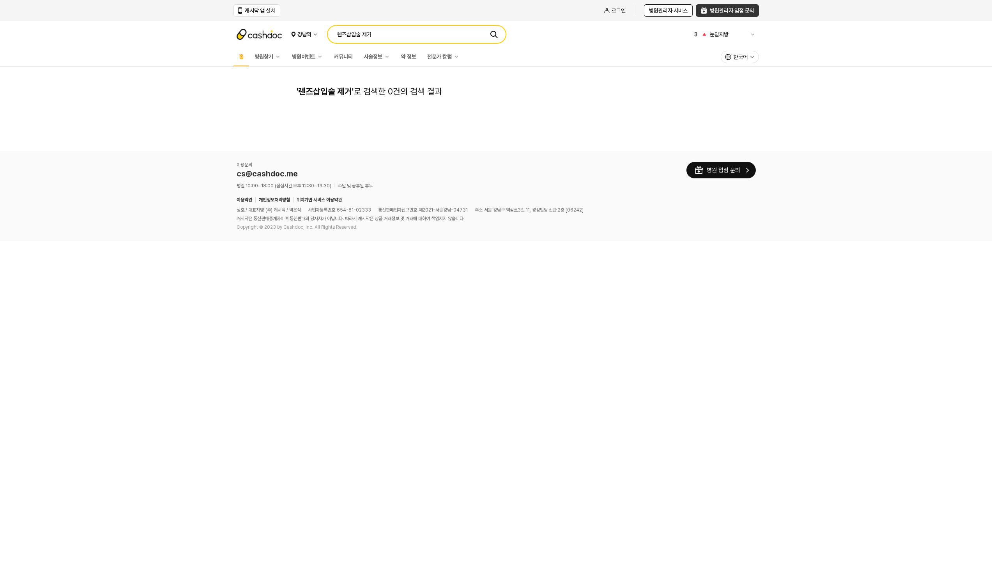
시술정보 (373, 56)
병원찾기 (264, 56)
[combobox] (740, 57)
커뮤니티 (343, 56)
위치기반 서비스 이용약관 (319, 200)
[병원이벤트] (322, 57)
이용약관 (244, 200)
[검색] (494, 34)
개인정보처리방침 (274, 200)
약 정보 (408, 56)
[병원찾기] (279, 57)
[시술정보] (389, 57)
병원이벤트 (303, 56)
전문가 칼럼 (439, 56)
